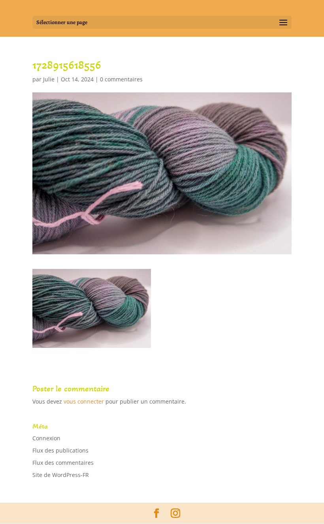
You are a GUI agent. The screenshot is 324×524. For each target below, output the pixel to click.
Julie (49, 79)
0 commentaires (121, 79)
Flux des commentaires (63, 462)
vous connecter (84, 401)
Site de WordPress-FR (60, 475)
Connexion (46, 438)
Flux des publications (60, 450)
